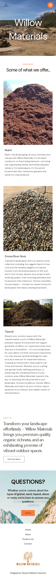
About (28, 534)
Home (28, 530)
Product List (28, 539)
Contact (28, 544)
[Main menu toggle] (50, 5)
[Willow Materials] (6, 5)
